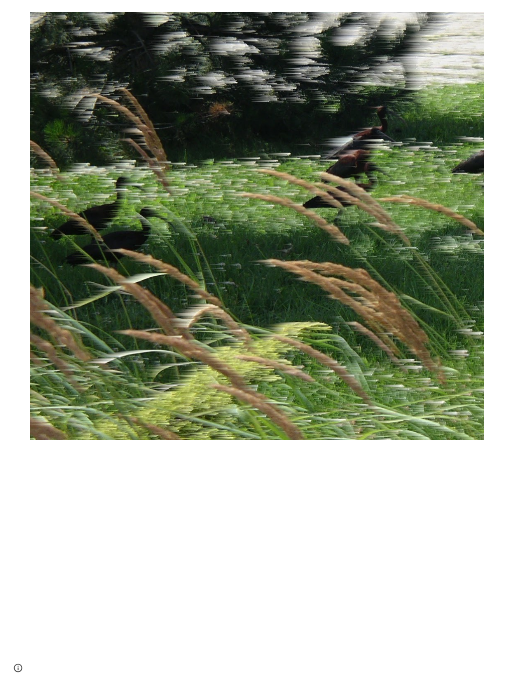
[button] (18, 668)
